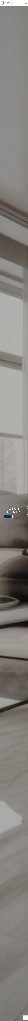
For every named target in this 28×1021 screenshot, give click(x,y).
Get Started (18, 517)
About (8, 517)
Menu (25, 2)
